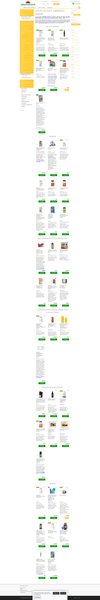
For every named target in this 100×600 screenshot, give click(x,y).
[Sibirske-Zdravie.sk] (28, 3)
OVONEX (23, 99)
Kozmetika (23, 72)
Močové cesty (24, 59)
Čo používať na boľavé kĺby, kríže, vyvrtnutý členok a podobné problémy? (75, 62)
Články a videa (41, 7)
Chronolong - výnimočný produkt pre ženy (75, 66)
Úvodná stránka (21, 8)
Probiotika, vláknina (25, 23)
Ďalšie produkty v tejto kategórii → (40, 473)
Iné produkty (23, 80)
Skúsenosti (49, 7)
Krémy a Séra (24, 75)
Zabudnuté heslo (73, 16)
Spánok (22, 55)
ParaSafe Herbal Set (25, 18)
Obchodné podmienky (23, 590)
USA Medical (24, 103)
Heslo (72, 13)
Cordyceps (73, 77)
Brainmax (23, 91)
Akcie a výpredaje (24, 12)
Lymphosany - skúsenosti (75, 31)
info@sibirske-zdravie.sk (43, 22)
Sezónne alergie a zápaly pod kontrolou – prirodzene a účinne (75, 48)
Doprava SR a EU (23, 587)
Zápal (22, 34)
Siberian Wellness (25, 101)
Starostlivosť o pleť (26, 74)
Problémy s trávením (25, 43)
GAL (22, 93)
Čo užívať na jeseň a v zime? (75, 72)
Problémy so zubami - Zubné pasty (75, 37)
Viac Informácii (66, 259)
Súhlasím (63, 593)
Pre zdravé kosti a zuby (26, 51)
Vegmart (23, 106)
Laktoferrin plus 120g (75, 55)
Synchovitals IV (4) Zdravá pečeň (75, 69)
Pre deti (22, 57)
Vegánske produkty (25, 82)
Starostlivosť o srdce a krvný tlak (26, 32)
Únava (22, 47)
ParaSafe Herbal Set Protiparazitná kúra (74, 58)
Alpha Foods (24, 90)
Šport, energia (24, 68)
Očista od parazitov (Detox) (25, 15)
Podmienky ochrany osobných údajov (26, 591)
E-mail (72, 12)
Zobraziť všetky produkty (30, 7)
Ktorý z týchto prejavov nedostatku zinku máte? (40, 161)
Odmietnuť (56, 593)
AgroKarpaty (24, 88)
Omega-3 (22, 25)
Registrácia (78, 1)
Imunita (22, 21)
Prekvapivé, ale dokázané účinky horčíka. (40, 377)
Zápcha (22, 45)
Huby (22, 49)
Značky (22, 86)
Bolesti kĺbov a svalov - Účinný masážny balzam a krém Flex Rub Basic (75, 40)
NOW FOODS (23, 98)
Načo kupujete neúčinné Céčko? (75, 75)
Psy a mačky (23, 84)
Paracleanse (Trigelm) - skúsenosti (75, 34)
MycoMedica (24, 96)
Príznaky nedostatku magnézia (75, 52)
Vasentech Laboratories (26, 104)
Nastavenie (37, 597)
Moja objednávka (22, 592)
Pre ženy (22, 70)
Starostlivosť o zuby (26, 77)
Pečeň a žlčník (24, 41)
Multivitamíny (23, 53)
